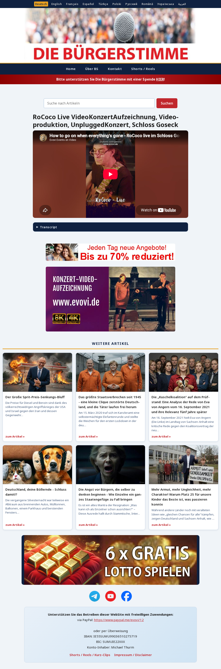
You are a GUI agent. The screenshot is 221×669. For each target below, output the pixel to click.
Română (147, 4)
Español (88, 4)
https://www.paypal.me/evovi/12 (119, 620)
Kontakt (115, 69)
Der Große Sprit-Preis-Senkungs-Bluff (35, 397)
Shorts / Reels (143, 69)
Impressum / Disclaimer (133, 655)
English (56, 4)
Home (71, 69)
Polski (116, 4)
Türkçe (103, 4)
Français (72, 4)
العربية (182, 4)
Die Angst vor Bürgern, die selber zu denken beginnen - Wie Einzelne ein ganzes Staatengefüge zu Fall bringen (110, 494)
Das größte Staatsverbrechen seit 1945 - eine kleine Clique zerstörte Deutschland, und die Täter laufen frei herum (110, 402)
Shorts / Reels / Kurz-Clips (89, 655)
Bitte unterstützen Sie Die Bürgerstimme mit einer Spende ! (110, 79)
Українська (165, 4)
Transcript (48, 227)
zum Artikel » (15, 436)
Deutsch (41, 4)
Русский (131, 4)
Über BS (91, 69)
